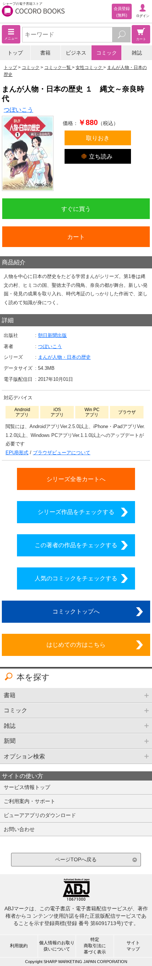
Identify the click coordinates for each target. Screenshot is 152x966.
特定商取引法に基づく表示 (95, 946)
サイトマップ (133, 946)
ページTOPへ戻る (76, 859)
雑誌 (137, 53)
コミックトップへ (76, 611)
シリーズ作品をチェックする (76, 511)
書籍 (45, 53)
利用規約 (19, 945)
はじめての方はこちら (76, 644)
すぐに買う (76, 208)
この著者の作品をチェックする (76, 545)
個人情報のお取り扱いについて (57, 946)
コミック (106, 53)
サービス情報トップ (27, 787)
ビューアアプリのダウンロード (40, 815)
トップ (15, 53)
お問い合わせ (19, 829)
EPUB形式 (17, 452)
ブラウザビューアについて (61, 452)
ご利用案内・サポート (29, 801)
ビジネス (76, 53)
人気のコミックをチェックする (76, 578)
